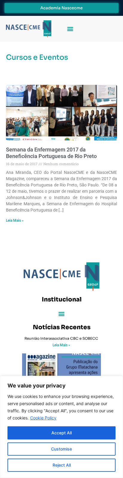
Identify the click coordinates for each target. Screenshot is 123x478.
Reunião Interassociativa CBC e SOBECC (61, 338)
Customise (61, 448)
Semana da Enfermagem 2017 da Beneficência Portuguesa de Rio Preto (51, 152)
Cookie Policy (43, 417)
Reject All (62, 465)
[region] (61, 427)
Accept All (61, 432)
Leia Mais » (15, 220)
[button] (70, 29)
